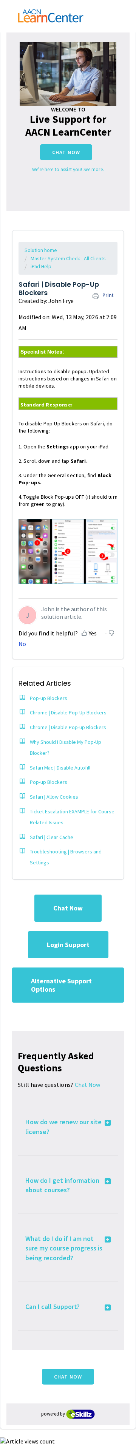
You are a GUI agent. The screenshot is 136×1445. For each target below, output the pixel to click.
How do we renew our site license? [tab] (63, 1126)
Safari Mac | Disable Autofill (60, 767)
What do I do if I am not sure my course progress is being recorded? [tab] (63, 1248)
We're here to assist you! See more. (68, 169)
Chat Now (66, 152)
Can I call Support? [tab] (52, 1306)
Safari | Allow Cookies (54, 796)
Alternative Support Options (61, 985)
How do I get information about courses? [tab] (62, 1185)
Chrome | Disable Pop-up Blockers (68, 727)
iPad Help (41, 266)
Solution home (41, 250)
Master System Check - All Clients (68, 258)
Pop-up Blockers (48, 698)
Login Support (68, 944)
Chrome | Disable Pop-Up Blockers (68, 712)
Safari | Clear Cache (51, 837)
